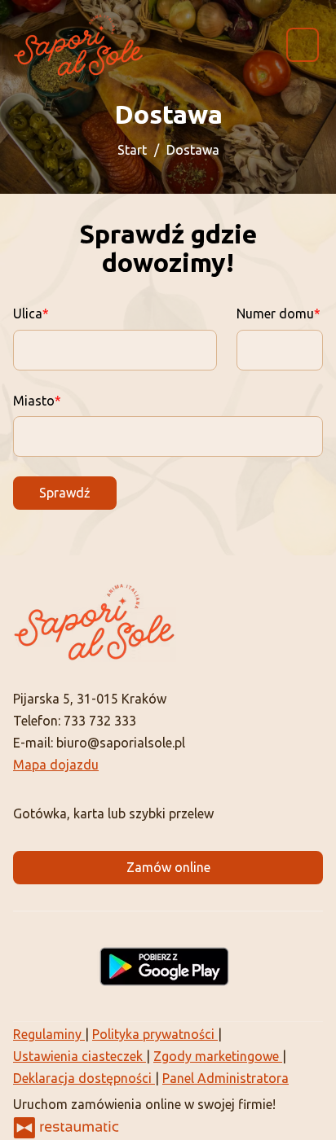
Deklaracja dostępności (84, 1078)
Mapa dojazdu (56, 764)
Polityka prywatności (155, 1034)
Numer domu (275, 313)
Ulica (27, 313)
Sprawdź (65, 492)
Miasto (34, 400)
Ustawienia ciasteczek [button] (79, 1056)
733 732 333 (100, 720)
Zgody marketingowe (217, 1056)
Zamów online (168, 867)
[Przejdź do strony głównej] (78, 44)
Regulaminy (49, 1034)
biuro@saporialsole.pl (120, 742)
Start (132, 149)
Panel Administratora (225, 1078)
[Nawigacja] (302, 44)
